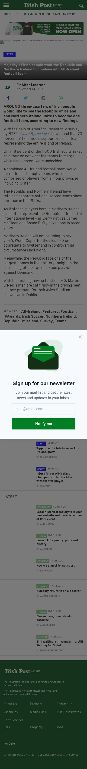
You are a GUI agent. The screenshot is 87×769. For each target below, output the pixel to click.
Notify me (43, 424)
